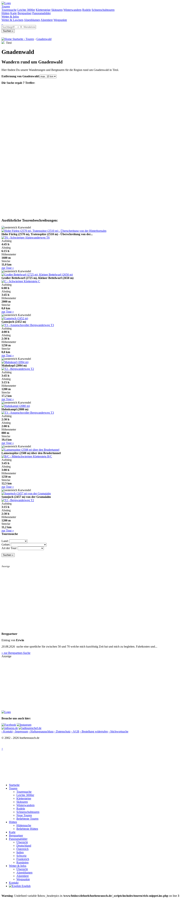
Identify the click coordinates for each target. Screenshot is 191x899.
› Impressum (20, 731)
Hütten (5, 13)
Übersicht (22, 842)
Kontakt (13, 882)
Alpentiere (46, 20)
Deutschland (23, 845)
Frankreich (22, 859)
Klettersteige (43, 9)
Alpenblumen (32, 20)
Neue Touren (24, 815)
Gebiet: (5, 544)
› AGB (75, 731)
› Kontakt (7, 731)
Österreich (22, 849)
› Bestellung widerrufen (94, 731)
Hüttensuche (23, 825)
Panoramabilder (41, 13)
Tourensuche (9, 9)
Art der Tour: (9, 548)
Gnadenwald (43, 39)
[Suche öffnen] (1, 23)
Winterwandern (72, 9)
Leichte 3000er (26, 9)
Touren (5, 6)
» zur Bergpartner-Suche (15, 652)
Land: (4, 541)
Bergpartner (25, 13)
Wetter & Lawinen (12, 20)
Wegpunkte (60, 20)
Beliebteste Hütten (27, 828)
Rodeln (86, 9)
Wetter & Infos (10, 16)
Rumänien (22, 862)
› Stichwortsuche (118, 731)
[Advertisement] (95, 594)
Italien (20, 852)
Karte (13, 13)
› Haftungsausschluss (41, 731)
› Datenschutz (62, 731)
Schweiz (21, 855)
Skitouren (57, 9)
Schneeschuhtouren (103, 9)
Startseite (14, 785)
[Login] (2, 23)
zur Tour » (7, 267)
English (26, 886)
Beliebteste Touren (27, 818)
